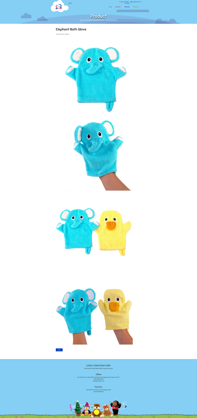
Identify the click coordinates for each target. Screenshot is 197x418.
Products (117, 7)
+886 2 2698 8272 (125, 1)
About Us (127, 7)
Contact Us (136, 7)
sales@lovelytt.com (136, 1)
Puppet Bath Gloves (98, 20)
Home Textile (88, 20)
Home (110, 7)
